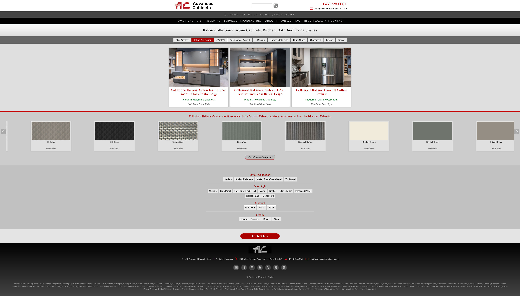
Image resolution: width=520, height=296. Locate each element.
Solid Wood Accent (240, 40)
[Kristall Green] (420, 130)
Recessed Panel (303, 191)
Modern (228, 179)
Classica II (315, 40)
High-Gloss (299, 40)
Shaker (272, 191)
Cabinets (195, 21)
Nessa (329, 40)
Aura (262, 191)
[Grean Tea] (229, 130)
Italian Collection (203, 40)
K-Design (260, 40)
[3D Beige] (38, 130)
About (270, 21)
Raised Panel (252, 196)
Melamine (212, 21)
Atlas (276, 219)
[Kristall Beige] (484, 130)
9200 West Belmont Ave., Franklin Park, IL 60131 (260, 259)
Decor (341, 40)
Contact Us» (260, 236)
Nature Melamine (279, 40)
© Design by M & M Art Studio (260, 277)
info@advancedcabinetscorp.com (331, 8)
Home (180, 21)
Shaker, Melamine (244, 179)
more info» (38, 149)
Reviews (285, 21)
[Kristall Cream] (356, 130)
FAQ (297, 21)
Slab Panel (225, 191)
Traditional (290, 179)
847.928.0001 (335, 4)
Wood (261, 207)
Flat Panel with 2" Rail (245, 191)
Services (230, 21)
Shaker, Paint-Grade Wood (269, 179)
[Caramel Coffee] (293, 130)
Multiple (213, 191)
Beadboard (268, 196)
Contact (337, 21)
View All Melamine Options (260, 157)
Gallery (321, 21)
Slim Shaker (182, 40)
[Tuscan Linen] (166, 130)
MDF (271, 207)
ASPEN (220, 40)
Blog (308, 21)
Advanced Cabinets (249, 219)
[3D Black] (102, 130)
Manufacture (250, 21)
